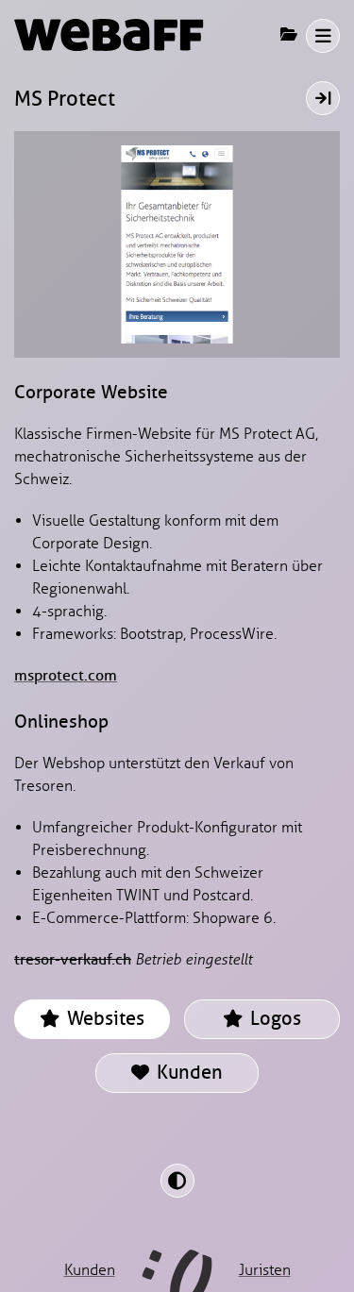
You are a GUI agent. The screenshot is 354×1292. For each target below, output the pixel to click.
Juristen (265, 1270)
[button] (323, 36)
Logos (273, 1019)
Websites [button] (103, 1019)
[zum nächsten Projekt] (323, 98)
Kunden (187, 1072)
